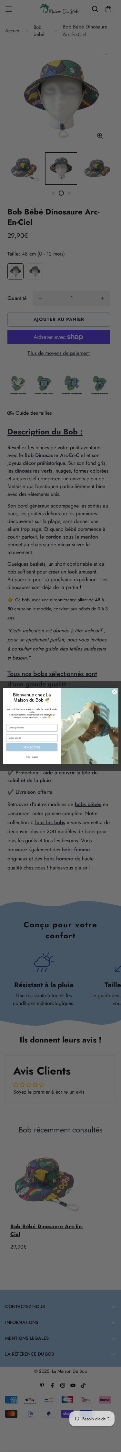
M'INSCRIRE (31, 747)
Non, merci (32, 757)
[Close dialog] (114, 691)
